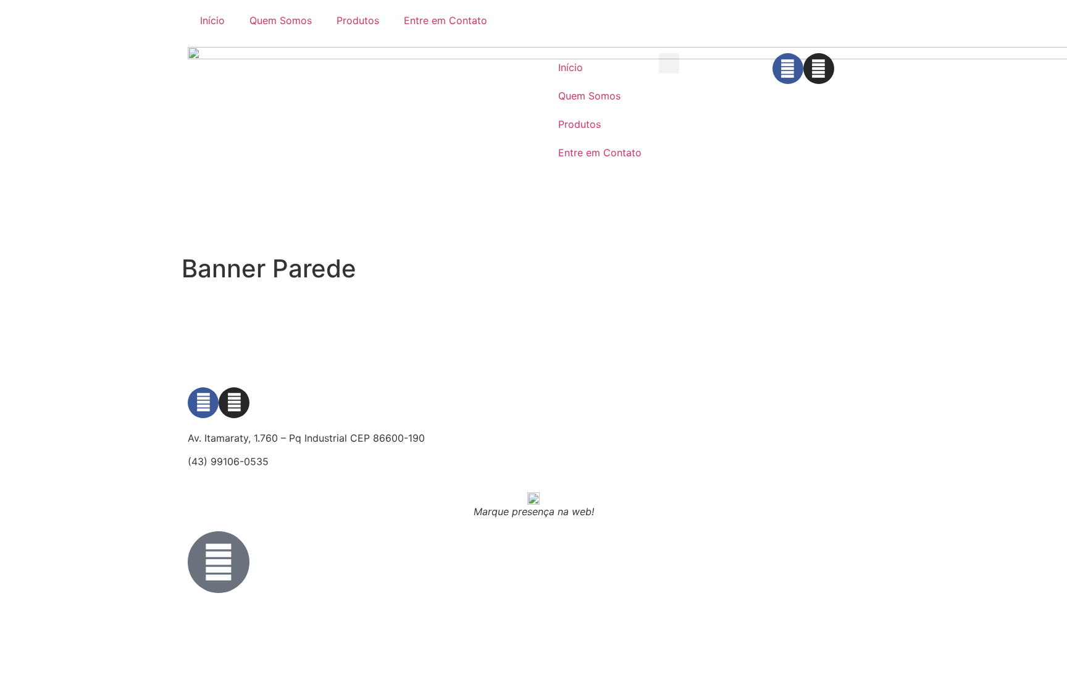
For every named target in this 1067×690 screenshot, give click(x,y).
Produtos (358, 20)
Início (212, 20)
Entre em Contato (445, 20)
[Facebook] (787, 68)
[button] (669, 63)
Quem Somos (280, 20)
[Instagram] (818, 68)
